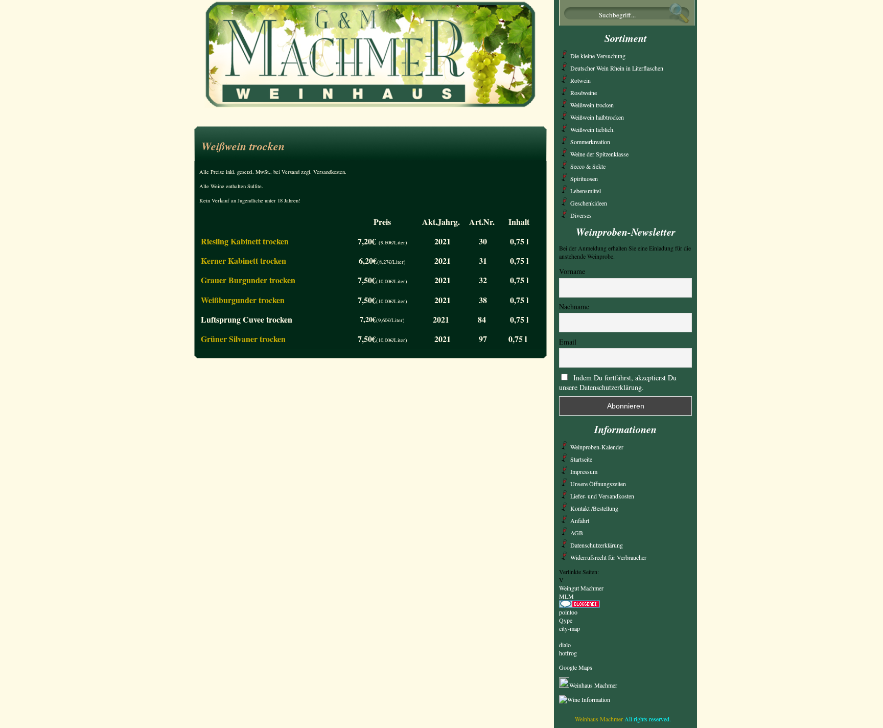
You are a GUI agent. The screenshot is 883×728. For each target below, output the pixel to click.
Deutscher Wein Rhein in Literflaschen (616, 68)
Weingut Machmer (581, 588)
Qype (565, 620)
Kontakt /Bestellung (594, 508)
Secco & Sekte (588, 166)
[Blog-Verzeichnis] (579, 605)
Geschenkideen (588, 203)
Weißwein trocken (243, 146)
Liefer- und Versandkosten (602, 496)
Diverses (581, 215)
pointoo (568, 612)
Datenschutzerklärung (596, 545)
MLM (566, 596)
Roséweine (583, 92)
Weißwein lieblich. (592, 129)
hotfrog (568, 653)
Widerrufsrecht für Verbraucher (608, 557)
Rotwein (580, 80)
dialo (565, 645)
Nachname (574, 306)
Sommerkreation (590, 142)
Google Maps (575, 667)
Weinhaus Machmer (593, 685)
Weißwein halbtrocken (597, 117)
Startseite (581, 459)
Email (567, 342)
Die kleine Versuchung (597, 56)
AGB (576, 533)
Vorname (572, 271)
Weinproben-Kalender (596, 447)
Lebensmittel (585, 191)
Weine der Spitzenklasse (599, 154)
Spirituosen (584, 178)
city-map (569, 628)
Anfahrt (579, 520)
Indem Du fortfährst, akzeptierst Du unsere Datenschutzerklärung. (618, 382)
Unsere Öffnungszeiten (598, 484)
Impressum (583, 471)
